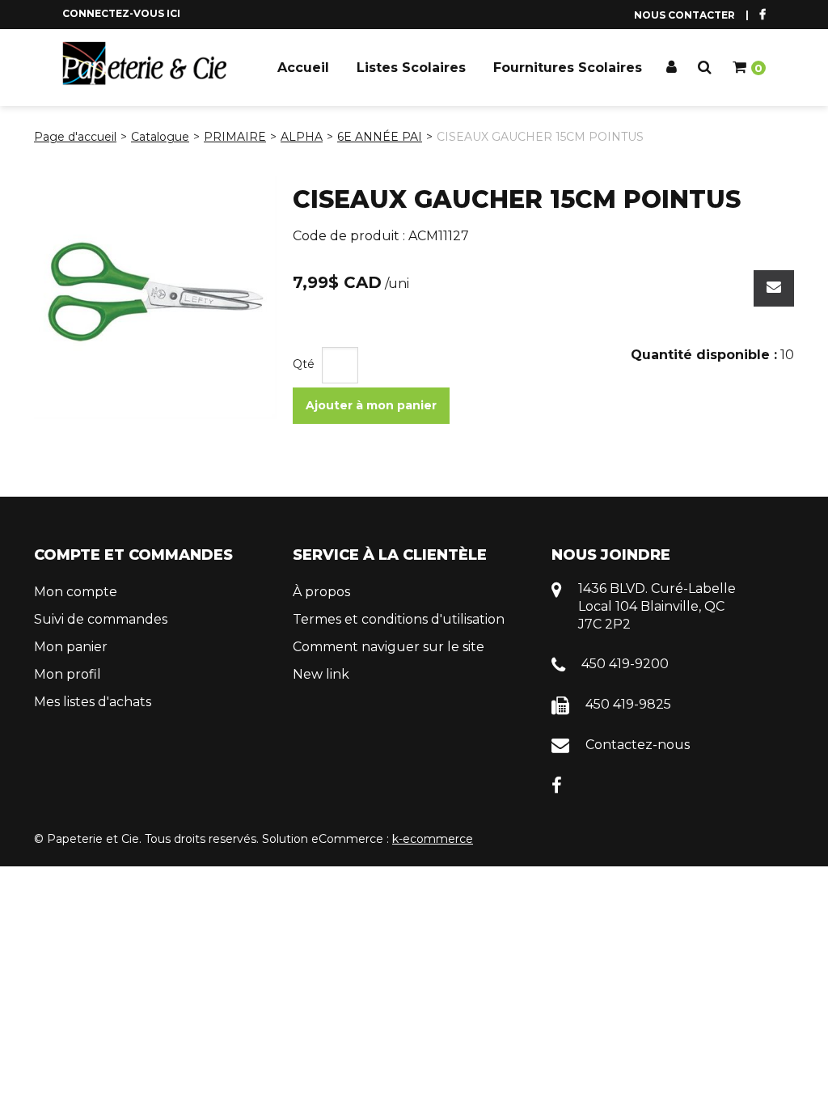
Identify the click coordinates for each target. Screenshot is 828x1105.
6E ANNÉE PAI (379, 136)
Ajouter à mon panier (371, 405)
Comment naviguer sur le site (388, 646)
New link (321, 674)
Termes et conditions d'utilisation (399, 619)
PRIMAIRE (235, 136)
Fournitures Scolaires (567, 67)
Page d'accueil (75, 136)
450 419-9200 (625, 663)
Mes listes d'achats (92, 701)
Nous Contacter (684, 15)
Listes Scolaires (411, 67)
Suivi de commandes (100, 619)
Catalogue (160, 136)
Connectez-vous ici (121, 13)
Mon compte (75, 591)
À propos (321, 591)
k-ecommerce (432, 839)
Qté (304, 364)
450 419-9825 (628, 704)
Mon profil (67, 674)
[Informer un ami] (774, 288)
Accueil (303, 67)
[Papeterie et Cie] (144, 63)
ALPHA (302, 136)
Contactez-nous (637, 744)
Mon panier (71, 646)
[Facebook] (556, 784)
